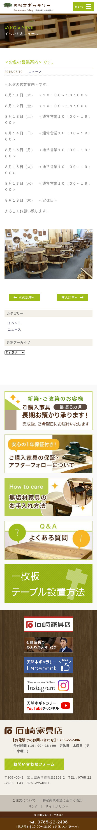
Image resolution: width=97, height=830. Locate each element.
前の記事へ (70, 297)
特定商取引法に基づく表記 (63, 800)
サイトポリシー (57, 806)
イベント (14, 323)
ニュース (35, 72)
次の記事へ (27, 297)
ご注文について (24, 800)
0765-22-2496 (53, 822)
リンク (33, 806)
